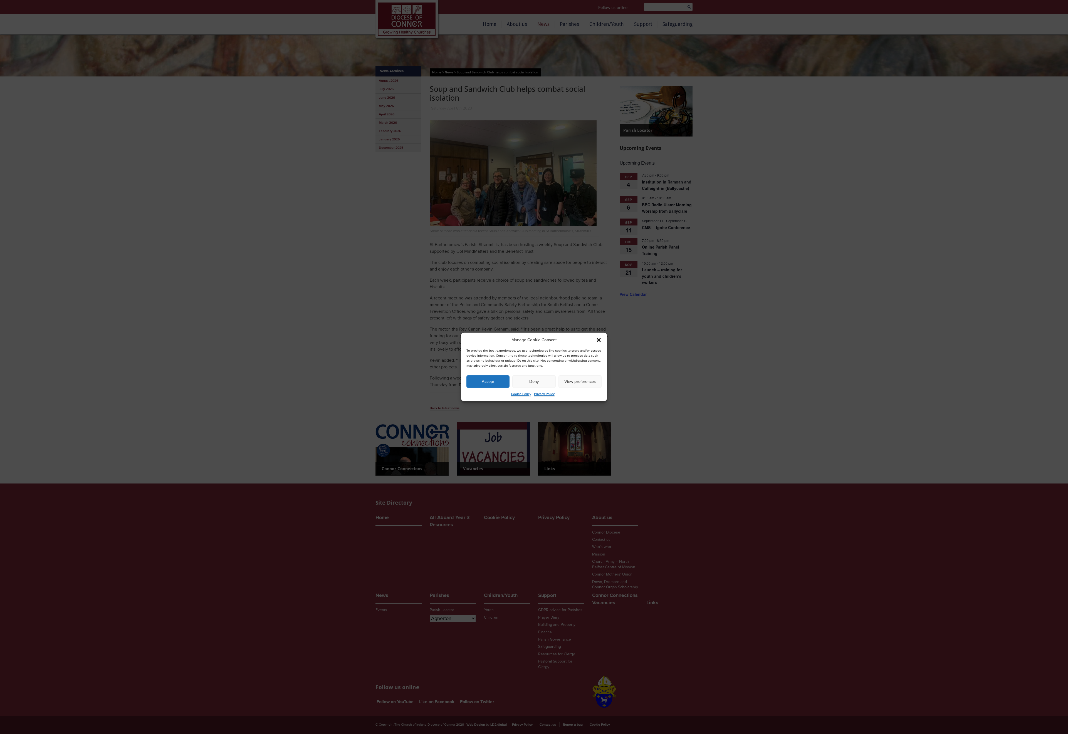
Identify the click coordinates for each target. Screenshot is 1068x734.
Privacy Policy (544, 394)
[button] (599, 340)
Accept (488, 381)
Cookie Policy (521, 394)
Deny (534, 381)
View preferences (580, 381)
